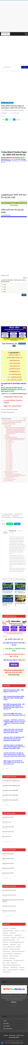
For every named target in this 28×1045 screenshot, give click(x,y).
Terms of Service (20, 1035)
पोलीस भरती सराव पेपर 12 (6, 822)
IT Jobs (4, 946)
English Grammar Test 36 (8, 868)
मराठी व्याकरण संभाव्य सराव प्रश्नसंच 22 (9, 906)
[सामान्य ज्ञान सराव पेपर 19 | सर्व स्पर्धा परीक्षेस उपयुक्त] (7, 586)
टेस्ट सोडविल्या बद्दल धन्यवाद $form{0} (11, 437)
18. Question (10, 462)
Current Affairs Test (18, 935)
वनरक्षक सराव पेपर (21, 967)
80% (5, 291)
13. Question (10, 456)
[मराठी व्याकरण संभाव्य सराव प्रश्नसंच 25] (7, 598)
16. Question (10, 460)
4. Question (10, 446)
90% (5, 289)
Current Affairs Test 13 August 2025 (10, 800)
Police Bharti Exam (5, 102)
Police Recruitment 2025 (7, 953)
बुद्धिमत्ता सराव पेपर (14, 962)
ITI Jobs (18, 944)
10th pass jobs (5, 928)
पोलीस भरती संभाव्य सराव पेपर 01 (8, 817)
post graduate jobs (17, 953)
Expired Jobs (5, 942)
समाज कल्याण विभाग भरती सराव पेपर (13, 969)
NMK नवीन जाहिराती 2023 (12, 406)
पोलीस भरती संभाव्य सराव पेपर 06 (8, 826)
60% (5, 284)
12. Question (10, 455)
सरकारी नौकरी (22, 969)
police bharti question (15, 515)
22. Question (10, 466)
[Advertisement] (14, 16)
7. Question (10, 449)
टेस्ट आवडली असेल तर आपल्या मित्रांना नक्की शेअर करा (13, 474)
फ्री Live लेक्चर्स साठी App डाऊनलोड (14, 379)
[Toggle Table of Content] (24, 419)
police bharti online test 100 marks (18, 951)
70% (5, 287)
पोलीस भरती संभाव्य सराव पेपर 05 (8, 831)
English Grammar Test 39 (8, 853)
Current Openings (6, 937)
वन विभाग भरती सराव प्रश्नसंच (14, 363)
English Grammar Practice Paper (9, 939)
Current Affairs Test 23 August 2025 (10, 790)
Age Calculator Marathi (7, 1028)
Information (8, 426)
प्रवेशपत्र (8, 962)
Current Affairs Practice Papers (10, 479)
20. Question (10, 464)
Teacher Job (5, 958)
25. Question (10, 470)
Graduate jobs (5, 944)
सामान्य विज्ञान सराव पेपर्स (6, 972)
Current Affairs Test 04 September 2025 (11, 785)
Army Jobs (23, 930)
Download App (13, 675)
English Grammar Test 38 (8, 858)
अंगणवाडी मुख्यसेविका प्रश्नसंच (7, 960)
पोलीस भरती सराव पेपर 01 (6, 836)
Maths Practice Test (11, 946)
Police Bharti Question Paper (6, 517)
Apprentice (17, 930)
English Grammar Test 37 (8, 863)
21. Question (10, 465)
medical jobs (5, 949)
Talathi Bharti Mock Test (13, 397)
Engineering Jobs (21, 937)
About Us (5, 1020)
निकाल (4, 962)
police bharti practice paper (6, 515)
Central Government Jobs (8, 935)
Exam (12, 102)
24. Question (10, 469)
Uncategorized (12, 958)
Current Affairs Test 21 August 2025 (10, 795)
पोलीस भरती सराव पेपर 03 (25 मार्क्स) (9, 423)
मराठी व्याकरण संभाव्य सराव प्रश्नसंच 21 (9, 910)
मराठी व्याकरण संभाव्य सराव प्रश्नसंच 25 (9, 890)
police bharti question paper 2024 (18, 517)
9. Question (10, 452)
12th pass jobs (13, 928)
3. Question (10, 445)
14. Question (10, 457)
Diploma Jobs (13, 937)
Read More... (14, 1002)
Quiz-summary (9, 425)
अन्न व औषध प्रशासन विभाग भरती (19, 960)
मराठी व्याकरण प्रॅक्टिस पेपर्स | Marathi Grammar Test (11, 965)
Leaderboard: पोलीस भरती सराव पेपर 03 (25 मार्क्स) (12, 422)
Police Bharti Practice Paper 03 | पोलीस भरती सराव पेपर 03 (14, 420)
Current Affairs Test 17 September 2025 (11, 780)
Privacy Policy (6, 1023)
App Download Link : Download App (11, 471)
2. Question (10, 444)
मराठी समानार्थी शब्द (6, 967)
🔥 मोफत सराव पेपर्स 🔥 (9, 472)
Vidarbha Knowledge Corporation (17, 1042)
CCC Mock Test (12, 933)
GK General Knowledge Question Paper (16, 942)
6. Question (10, 448)
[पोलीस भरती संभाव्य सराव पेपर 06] (20, 598)
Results (7, 434)
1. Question (10, 443)
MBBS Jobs (19, 946)
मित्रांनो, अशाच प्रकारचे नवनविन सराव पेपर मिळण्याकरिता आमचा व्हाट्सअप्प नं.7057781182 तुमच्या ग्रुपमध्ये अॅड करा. (15, 476)
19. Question (10, 463)
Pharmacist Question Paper (14, 949)
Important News (13, 944)
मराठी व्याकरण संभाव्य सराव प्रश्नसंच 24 (9, 895)
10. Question (10, 453)
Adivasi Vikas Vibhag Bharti (8, 930)
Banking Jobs (5, 933)
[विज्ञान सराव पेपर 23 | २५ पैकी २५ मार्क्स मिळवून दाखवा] (20, 586)
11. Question (10, 454)
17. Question (10, 461)
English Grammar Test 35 (8, 873)
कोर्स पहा (14, 665)
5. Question (10, 447)
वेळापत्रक (4, 969)
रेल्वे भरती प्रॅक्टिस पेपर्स (13, 967)
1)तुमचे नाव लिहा (10, 440)
